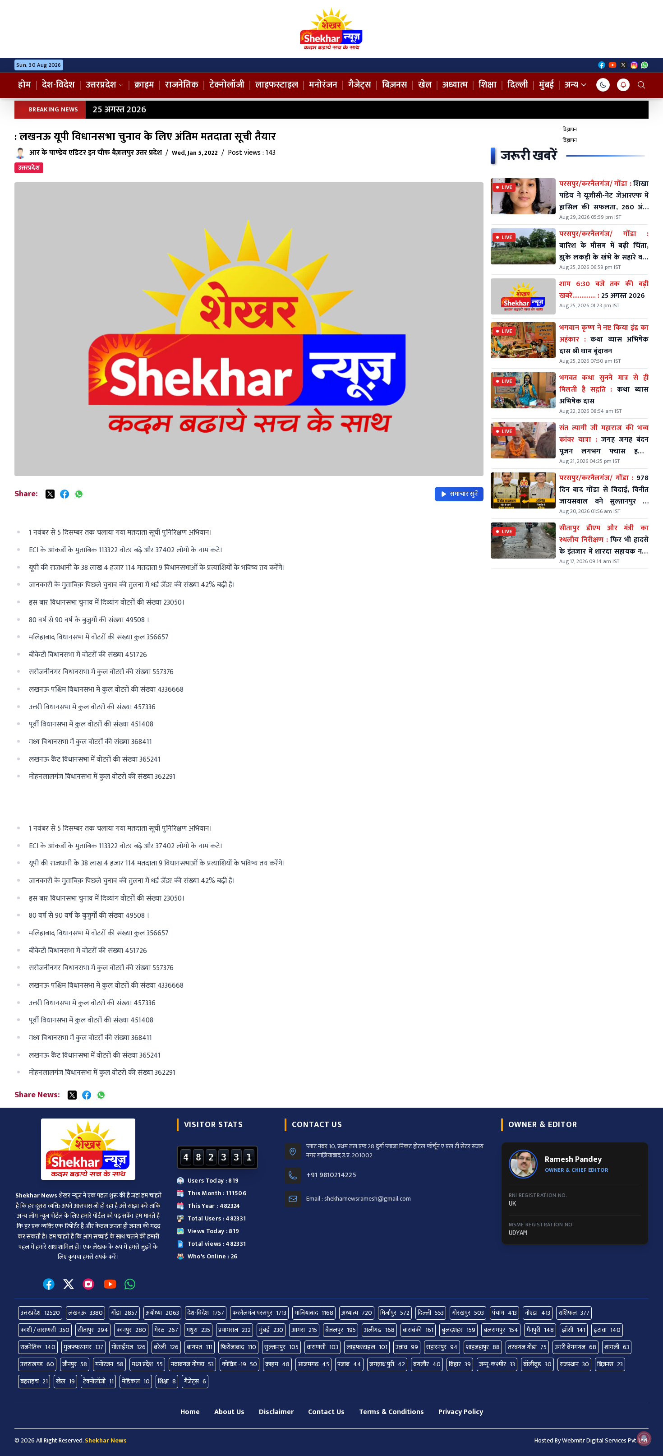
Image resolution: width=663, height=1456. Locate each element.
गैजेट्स (359, 84)
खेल (425, 84)
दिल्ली (517, 84)
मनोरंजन (323, 84)
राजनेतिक (181, 84)
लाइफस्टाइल (276, 84)
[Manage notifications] (644, 1438)
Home (190, 1412)
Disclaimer (276, 1412)
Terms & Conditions (391, 1412)
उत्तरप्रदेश (101, 84)
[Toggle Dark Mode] (603, 85)
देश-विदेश (58, 84)
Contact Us (326, 1412)
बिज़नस (394, 84)
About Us (229, 1412)
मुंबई (546, 84)
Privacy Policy (460, 1412)
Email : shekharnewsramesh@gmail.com (358, 1198)
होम (24, 84)
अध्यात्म (455, 84)
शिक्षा (488, 84)
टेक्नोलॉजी (226, 84)
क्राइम (144, 84)
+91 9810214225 (331, 1175)
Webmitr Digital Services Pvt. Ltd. (605, 1440)
